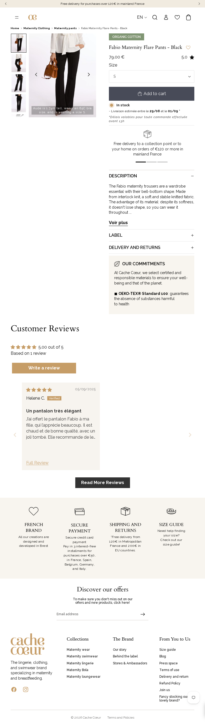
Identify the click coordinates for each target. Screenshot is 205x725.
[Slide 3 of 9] (18, 83)
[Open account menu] (166, 17)
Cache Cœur (92, 717)
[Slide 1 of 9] (18, 43)
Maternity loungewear (83, 677)
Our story (120, 650)
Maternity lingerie (80, 663)
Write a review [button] (44, 368)
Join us (164, 690)
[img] (39, 389)
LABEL (115, 235)
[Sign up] (142, 614)
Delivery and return (173, 677)
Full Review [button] (37, 462)
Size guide (167, 650)
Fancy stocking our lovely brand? (173, 698)
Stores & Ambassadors (130, 663)
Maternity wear (78, 650)
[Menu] (17, 17)
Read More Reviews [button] (102, 482)
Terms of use (169, 670)
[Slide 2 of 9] (18, 63)
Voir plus (118, 222)
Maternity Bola (77, 670)
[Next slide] (90, 75)
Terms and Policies (120, 717)
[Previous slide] (35, 75)
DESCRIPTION (123, 175)
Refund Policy (169, 683)
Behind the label (125, 656)
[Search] (155, 17)
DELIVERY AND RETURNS (134, 247)
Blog (162, 656)
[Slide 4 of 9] (18, 103)
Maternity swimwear (82, 656)
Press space (168, 663)
